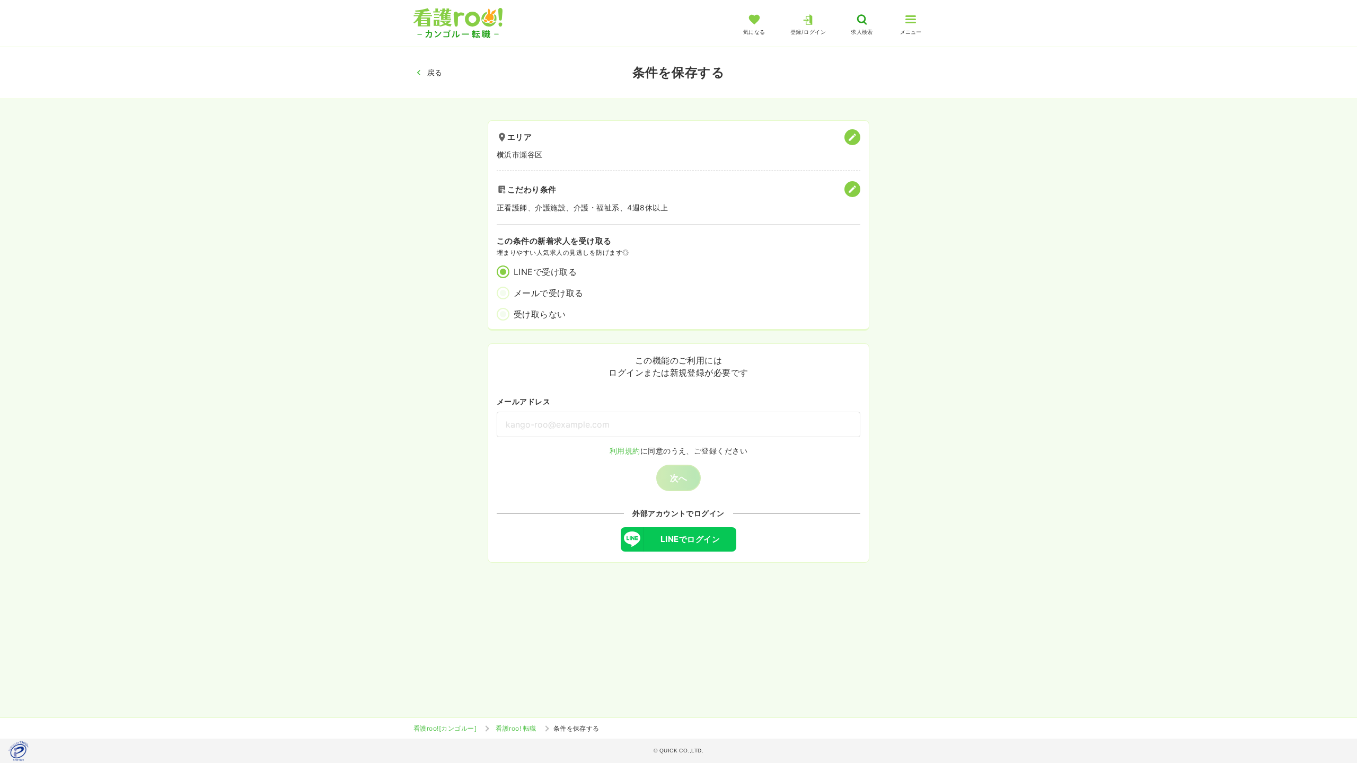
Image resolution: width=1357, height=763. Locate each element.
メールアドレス (523, 401)
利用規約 (625, 450)
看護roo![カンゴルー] (445, 728)
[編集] (852, 137)
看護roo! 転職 (516, 728)
